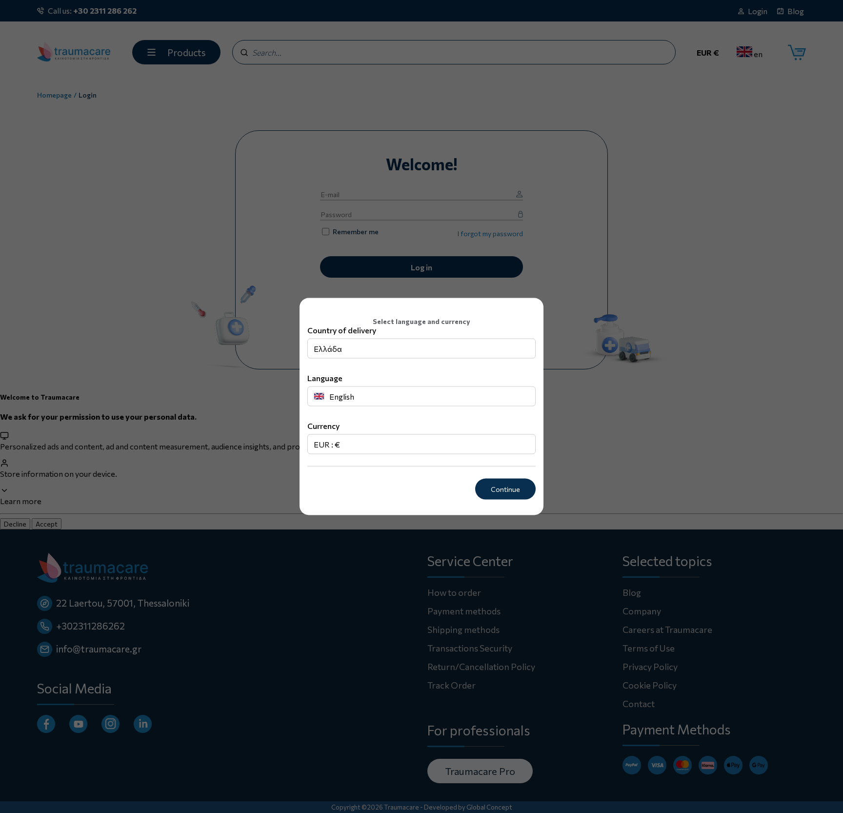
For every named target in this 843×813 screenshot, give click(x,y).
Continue (505, 489)
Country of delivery (341, 330)
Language (324, 378)
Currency (323, 425)
